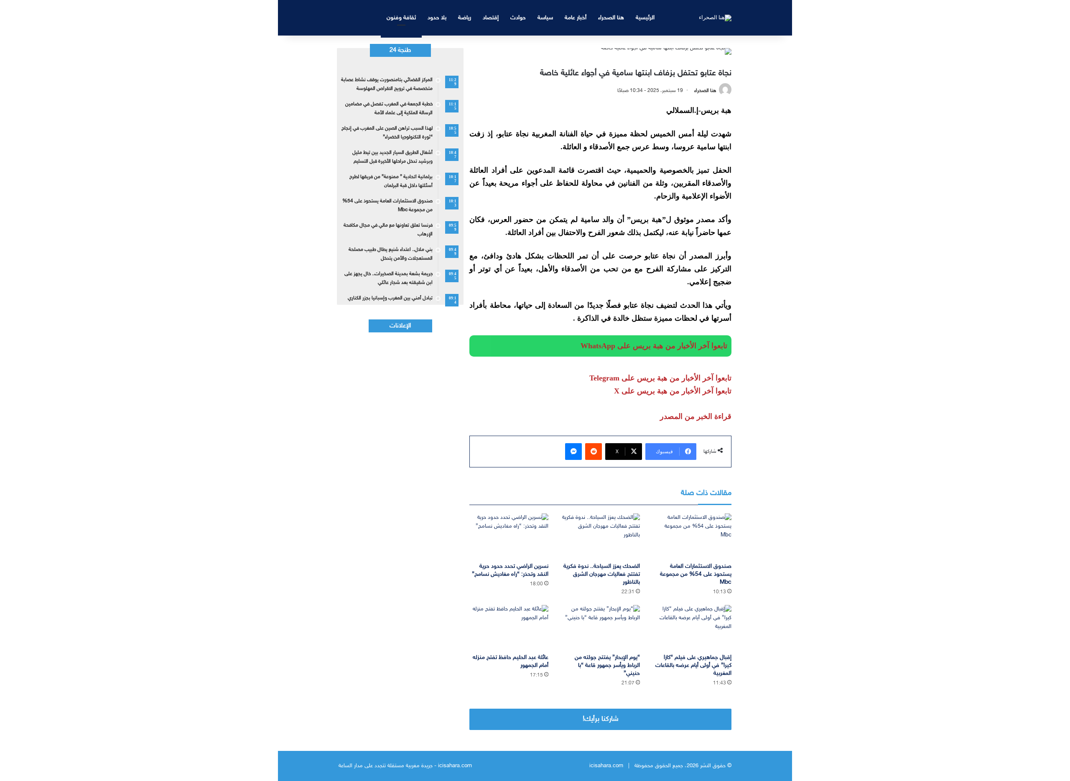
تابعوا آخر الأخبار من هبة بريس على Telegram (660, 378)
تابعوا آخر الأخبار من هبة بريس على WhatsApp (654, 346)
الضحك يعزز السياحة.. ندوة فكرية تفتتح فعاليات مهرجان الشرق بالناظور (601, 574)
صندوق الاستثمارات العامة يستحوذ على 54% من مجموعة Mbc (695, 574)
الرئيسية (645, 17)
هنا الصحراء (611, 17)
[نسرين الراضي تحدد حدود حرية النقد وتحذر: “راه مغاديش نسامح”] (508, 535)
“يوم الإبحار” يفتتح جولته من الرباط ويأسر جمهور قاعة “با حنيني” (607, 665)
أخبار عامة (575, 17)
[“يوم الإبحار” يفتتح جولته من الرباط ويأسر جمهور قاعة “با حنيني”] (600, 627)
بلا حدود (437, 17)
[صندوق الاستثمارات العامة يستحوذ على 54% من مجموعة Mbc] (691, 535)
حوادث (518, 17)
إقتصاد (491, 17)
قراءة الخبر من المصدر (695, 416)
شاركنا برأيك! (601, 719)
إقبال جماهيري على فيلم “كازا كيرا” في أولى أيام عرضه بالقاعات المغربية (693, 665)
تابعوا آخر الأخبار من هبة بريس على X (672, 391)
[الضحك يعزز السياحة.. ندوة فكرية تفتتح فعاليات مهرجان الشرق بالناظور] (600, 535)
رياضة (464, 17)
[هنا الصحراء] (715, 17)
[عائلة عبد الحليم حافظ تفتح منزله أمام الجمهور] (508, 627)
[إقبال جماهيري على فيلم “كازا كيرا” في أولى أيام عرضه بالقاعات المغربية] (691, 627)
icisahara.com (606, 766)
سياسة (545, 17)
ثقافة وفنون (401, 17)
